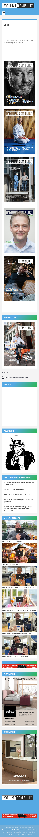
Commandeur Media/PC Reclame (13, 830)
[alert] (19, 377)
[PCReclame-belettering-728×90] (19, 668)
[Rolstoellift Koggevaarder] (19, 530)
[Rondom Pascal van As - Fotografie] (19, 645)
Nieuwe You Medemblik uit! (14, 489)
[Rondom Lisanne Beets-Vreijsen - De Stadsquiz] (19, 599)
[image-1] (19, 470)
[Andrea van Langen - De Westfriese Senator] (19, 576)
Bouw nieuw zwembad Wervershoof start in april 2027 (19, 483)
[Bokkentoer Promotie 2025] (19, 553)
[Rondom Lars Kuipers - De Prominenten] (19, 622)
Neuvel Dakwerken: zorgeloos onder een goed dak (18, 501)
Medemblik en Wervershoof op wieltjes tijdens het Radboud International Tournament (18, 508)
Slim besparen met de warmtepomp (17, 494)
